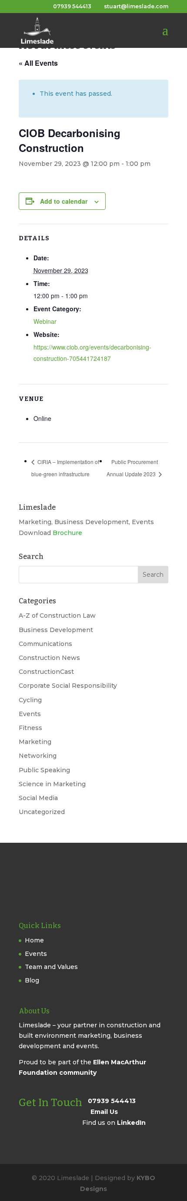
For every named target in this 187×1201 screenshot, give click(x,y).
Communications (45, 644)
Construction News (49, 658)
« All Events (38, 63)
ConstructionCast (46, 672)
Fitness (30, 728)
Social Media (38, 798)
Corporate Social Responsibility (68, 686)
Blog (32, 980)
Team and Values (51, 967)
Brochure (67, 533)
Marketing (35, 742)
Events (30, 714)
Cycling (30, 700)
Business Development (56, 630)
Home (34, 940)
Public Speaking (44, 770)
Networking (38, 756)
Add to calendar (63, 201)
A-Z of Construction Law (57, 615)
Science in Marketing (52, 784)
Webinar (45, 321)
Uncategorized (42, 812)
